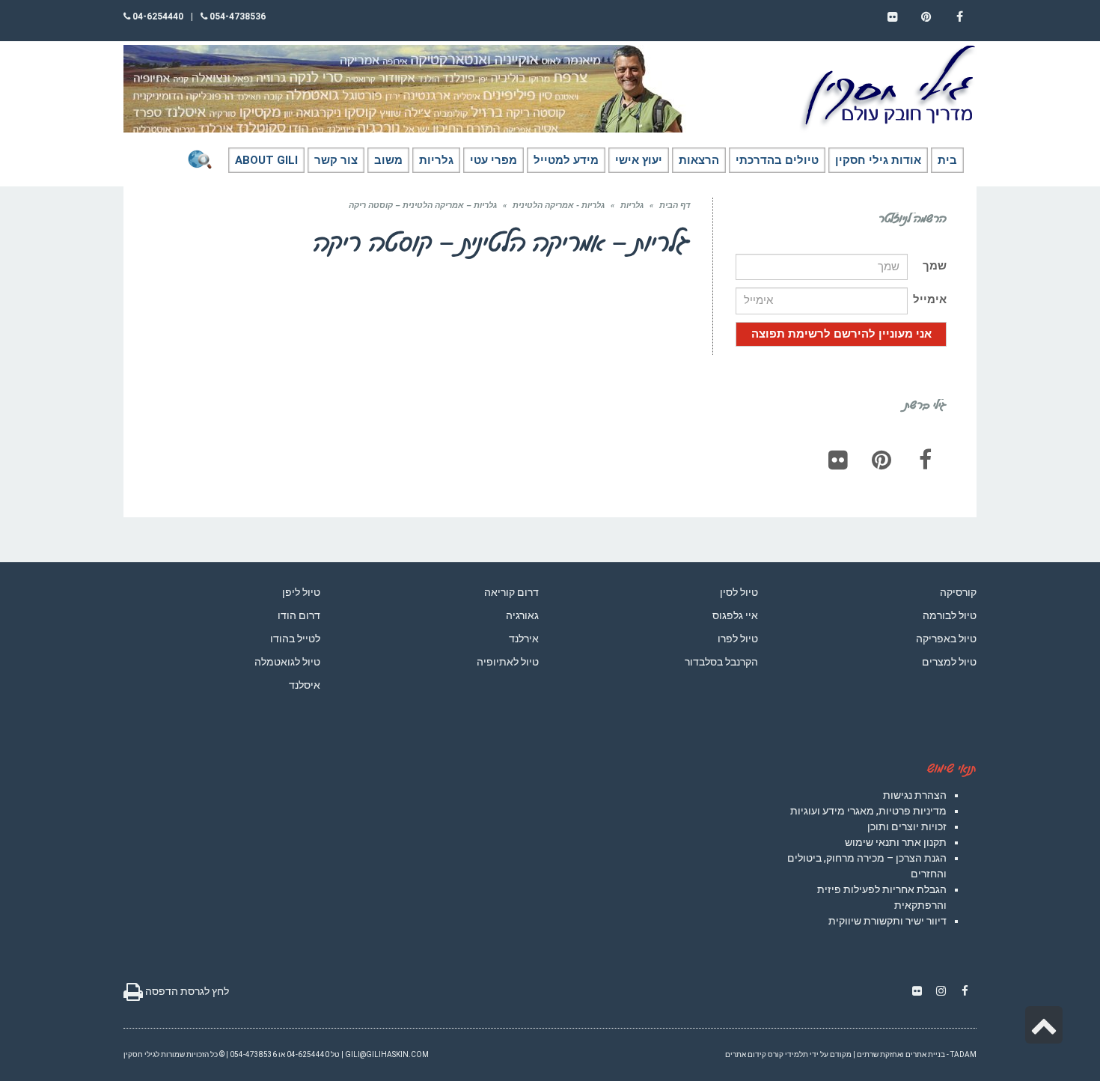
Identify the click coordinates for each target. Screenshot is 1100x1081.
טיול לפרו (738, 639)
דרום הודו (299, 615)
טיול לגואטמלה (287, 662)
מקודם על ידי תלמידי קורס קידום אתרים (788, 1054)
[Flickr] (838, 459)
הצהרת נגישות (915, 795)
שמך (935, 265)
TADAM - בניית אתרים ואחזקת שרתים (917, 1054)
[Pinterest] (881, 459)
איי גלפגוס (735, 615)
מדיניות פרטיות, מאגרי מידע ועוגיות (868, 811)
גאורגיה (522, 615)
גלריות (632, 205)
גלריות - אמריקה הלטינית (559, 205)
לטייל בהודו (295, 639)
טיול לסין (739, 592)
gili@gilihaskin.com (387, 1054)
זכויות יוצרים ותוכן (907, 826)
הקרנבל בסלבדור (721, 662)
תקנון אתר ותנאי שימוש (896, 842)
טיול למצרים (949, 662)
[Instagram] (940, 991)
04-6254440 (156, 16)
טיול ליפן (301, 592)
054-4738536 (236, 16)
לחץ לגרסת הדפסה (186, 991)
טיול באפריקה (946, 639)
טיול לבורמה (950, 615)
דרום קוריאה (511, 592)
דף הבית (674, 205)
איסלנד (304, 685)
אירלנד (524, 639)
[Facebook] (924, 459)
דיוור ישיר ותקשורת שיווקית (887, 921)
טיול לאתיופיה (508, 662)
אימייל (930, 299)
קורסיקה (958, 592)
